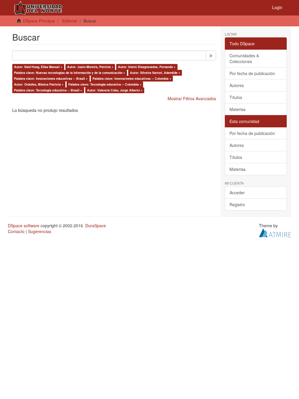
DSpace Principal (39, 21)
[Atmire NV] (275, 232)
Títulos (236, 97)
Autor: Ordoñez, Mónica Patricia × (38, 84)
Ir (211, 55)
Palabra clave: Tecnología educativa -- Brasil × (48, 90)
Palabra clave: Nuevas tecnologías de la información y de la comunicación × (69, 72)
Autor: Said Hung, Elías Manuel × (38, 67)
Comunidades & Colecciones (244, 58)
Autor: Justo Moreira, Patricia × (90, 67)
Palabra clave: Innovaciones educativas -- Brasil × (51, 78)
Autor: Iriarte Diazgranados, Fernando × (146, 67)
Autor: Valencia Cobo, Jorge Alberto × (114, 90)
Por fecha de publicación (252, 73)
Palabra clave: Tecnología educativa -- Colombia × (104, 84)
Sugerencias (39, 231)
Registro (237, 204)
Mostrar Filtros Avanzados (192, 98)
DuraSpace (95, 225)
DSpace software (23, 225)
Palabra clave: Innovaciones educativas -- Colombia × (132, 78)
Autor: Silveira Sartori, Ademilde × (155, 72)
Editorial (69, 21)
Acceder (237, 192)
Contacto (16, 231)
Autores (237, 85)
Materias (238, 109)
